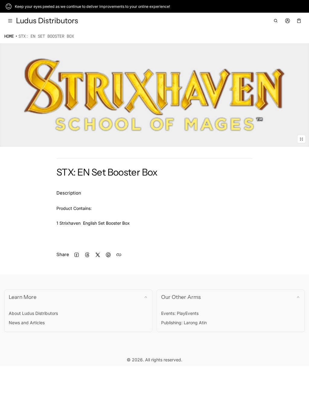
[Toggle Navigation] (10, 21)
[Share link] (118, 254)
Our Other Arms (181, 297)
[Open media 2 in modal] (154, 95)
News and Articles (27, 322)
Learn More (23, 297)
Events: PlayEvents (180, 313)
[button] (276, 21)
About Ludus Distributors (33, 313)
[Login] (287, 21)
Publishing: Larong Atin (184, 322)
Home (9, 36)
